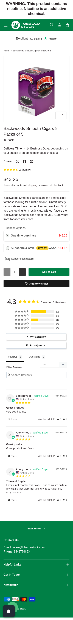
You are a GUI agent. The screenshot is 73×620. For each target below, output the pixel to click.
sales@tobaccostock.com (28, 547)
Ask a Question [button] (38, 345)
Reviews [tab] (12, 356)
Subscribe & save (29, 247)
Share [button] (13, 419)
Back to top (34, 528)
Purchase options (15, 228)
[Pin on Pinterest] (31, 161)
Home (6, 51)
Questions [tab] (34, 356)
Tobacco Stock (18, 609)
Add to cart (49, 271)
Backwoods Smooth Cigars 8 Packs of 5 (32, 51)
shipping (32, 185)
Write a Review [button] (38, 336)
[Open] (9, 611)
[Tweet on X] (17, 161)
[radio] (7, 235)
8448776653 (22, 551)
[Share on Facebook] (24, 161)
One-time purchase (23, 235)
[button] (67, 25)
